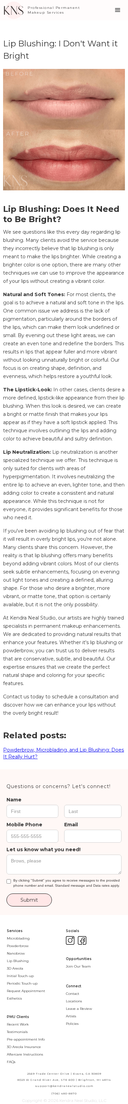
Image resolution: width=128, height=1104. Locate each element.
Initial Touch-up (20, 976)
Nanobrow (16, 953)
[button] (118, 10)
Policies (72, 1023)
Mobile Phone (24, 825)
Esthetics (14, 998)
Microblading (18, 938)
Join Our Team (78, 966)
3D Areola (15, 968)
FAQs (11, 1062)
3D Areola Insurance (24, 1047)
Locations (74, 1001)
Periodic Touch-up (22, 983)
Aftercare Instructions (25, 1054)
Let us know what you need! (43, 849)
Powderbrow (18, 946)
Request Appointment (26, 991)
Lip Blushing (18, 961)
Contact (72, 993)
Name (14, 800)
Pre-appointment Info (26, 1039)
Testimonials (17, 1032)
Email (71, 825)
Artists (71, 1016)
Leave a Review (79, 1008)
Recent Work (18, 1024)
